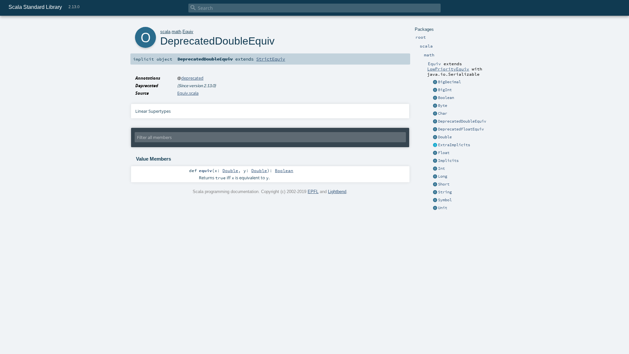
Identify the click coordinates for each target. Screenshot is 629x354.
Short (443, 184)
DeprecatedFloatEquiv (461, 129)
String (445, 192)
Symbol (445, 200)
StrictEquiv (270, 59)
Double (445, 137)
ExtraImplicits (454, 145)
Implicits (448, 160)
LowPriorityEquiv (448, 68)
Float (443, 152)
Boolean (446, 97)
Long (442, 176)
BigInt (445, 90)
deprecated (192, 78)
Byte (442, 105)
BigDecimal (449, 82)
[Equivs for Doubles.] (435, 137)
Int (441, 168)
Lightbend (337, 191)
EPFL (313, 191)
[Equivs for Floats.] (435, 153)
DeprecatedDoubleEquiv (462, 121)
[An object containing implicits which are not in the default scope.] (435, 161)
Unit (442, 208)
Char (442, 113)
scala (165, 31)
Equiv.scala (188, 93)
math (176, 31)
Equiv (187, 31)
